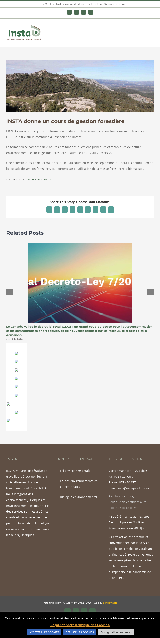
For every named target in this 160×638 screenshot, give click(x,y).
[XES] (17, 378)
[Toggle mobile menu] (152, 27)
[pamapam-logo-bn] (17, 361)
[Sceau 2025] (17, 386)
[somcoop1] (17, 395)
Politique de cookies (122, 508)
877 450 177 (127, 482)
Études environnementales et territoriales (79, 484)
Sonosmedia (110, 602)
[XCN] (17, 353)
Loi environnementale (75, 471)
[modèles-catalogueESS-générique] (17, 412)
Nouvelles (46, 179)
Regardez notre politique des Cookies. (80, 625)
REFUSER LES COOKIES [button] (80, 632)
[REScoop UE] (8, 420)
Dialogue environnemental (78, 497)
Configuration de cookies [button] (116, 632)
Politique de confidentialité (127, 502)
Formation (34, 179)
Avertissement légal (122, 496)
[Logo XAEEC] (17, 369)
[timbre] (8, 403)
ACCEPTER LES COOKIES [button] (44, 632)
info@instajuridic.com (112, 4)
